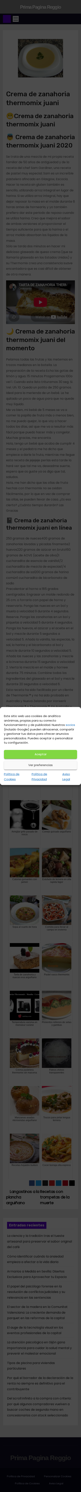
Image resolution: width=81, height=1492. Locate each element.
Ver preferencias (40, 765)
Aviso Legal (66, 776)
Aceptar (41, 754)
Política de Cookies (11, 776)
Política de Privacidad (39, 776)
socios (70, 725)
